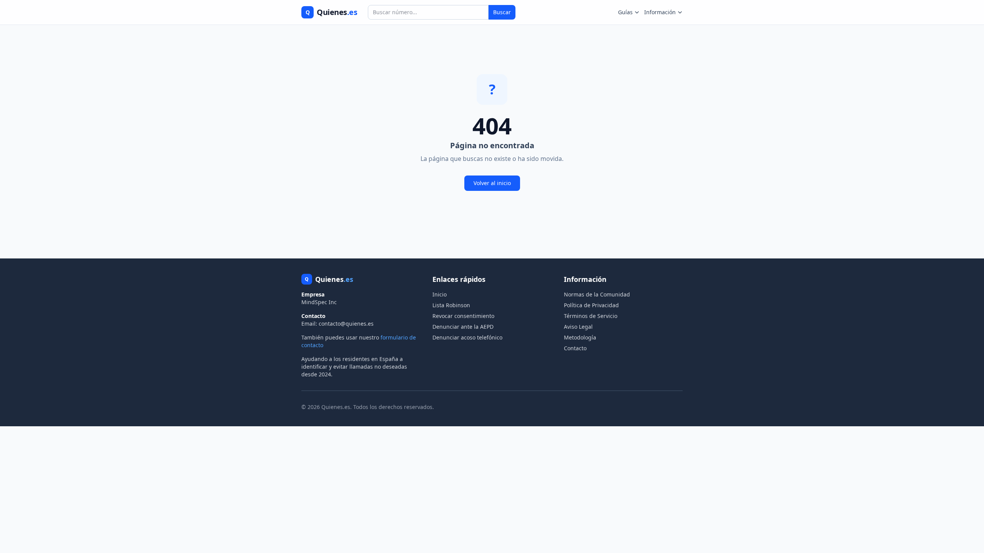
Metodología (580, 337)
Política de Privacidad (591, 305)
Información (660, 12)
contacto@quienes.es (346, 323)
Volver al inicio (492, 183)
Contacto (575, 348)
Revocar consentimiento (463, 316)
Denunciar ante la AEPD (463, 326)
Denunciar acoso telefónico (467, 337)
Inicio (439, 294)
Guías (625, 12)
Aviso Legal (578, 326)
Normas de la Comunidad (597, 294)
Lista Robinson (451, 305)
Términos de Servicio (590, 316)
